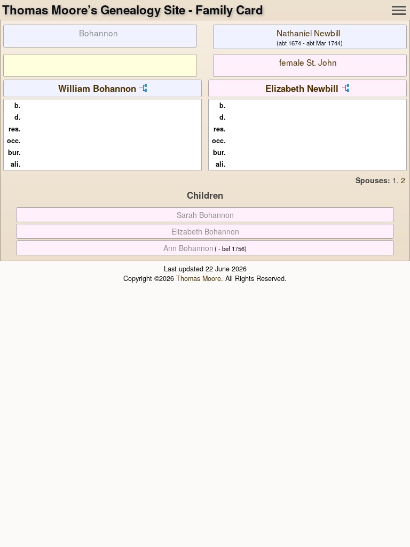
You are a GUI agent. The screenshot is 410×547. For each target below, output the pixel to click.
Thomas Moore (198, 278)
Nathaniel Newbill (308, 32)
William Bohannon (97, 88)
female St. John (308, 62)
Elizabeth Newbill (301, 88)
